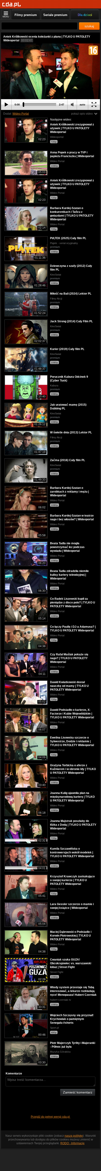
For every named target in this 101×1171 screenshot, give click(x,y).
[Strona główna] (11, 5)
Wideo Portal (20, 113)
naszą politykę (74, 1135)
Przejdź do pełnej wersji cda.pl (50, 1116)
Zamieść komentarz (77, 1092)
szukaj (89, 26)
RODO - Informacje (72, 1143)
